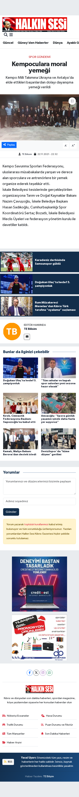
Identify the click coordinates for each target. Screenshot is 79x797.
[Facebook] (30, 673)
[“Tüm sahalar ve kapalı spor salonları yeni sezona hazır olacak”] (58, 367)
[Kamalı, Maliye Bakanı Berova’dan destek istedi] (20, 438)
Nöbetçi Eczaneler (18, 715)
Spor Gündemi (40, 57)
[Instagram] (43, 673)
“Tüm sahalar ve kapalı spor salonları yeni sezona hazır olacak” (58, 383)
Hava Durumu (54, 715)
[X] (36, 673)
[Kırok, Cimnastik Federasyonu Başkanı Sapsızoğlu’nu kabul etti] (20, 403)
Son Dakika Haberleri (57, 733)
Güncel (8, 43)
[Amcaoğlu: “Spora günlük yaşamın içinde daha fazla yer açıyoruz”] (58, 403)
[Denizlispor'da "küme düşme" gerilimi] (58, 438)
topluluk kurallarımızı (36, 524)
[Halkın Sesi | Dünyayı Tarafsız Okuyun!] (34, 24)
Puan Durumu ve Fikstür (59, 724)
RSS (9, 761)
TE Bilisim (27, 154)
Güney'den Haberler (33, 43)
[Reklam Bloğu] (39, 583)
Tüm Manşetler (16, 733)
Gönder (11, 512)
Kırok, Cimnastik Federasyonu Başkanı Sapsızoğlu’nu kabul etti (19, 419)
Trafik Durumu (15, 724)
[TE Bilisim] (12, 331)
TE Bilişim (48, 776)
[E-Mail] (27, 337)
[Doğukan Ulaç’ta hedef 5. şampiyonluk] (20, 367)
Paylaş (11, 144)
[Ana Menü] (11, 35)
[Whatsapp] (49, 673)
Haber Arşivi (14, 742)
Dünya (58, 43)
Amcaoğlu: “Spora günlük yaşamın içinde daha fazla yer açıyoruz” (58, 419)
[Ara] (6, 35)
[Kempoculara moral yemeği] (39, 117)
